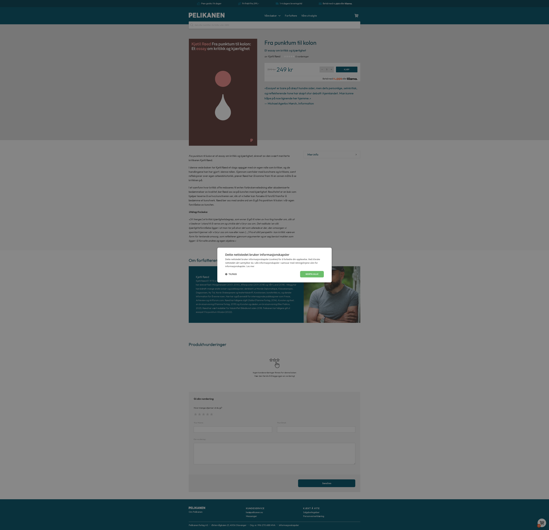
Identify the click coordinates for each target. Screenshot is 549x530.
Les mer (250, 266)
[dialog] (274, 265)
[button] (231, 274)
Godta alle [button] (312, 274)
